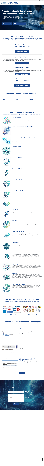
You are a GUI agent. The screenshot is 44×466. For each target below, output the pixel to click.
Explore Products (7, 23)
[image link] (6, 120)
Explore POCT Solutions (22, 62)
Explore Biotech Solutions (22, 51)
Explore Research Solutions (22, 85)
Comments (10, 397)
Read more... (21, 333)
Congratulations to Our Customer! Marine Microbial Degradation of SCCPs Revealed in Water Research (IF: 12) (30, 343)
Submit (15, 403)
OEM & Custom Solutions (19, 23)
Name (9, 392)
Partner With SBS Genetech (22, 74)
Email (9, 394)
